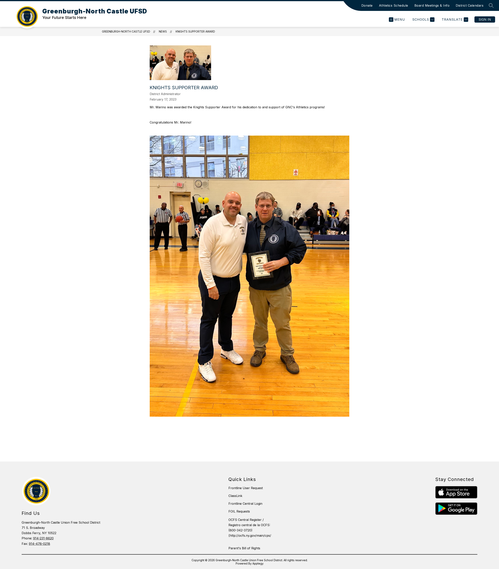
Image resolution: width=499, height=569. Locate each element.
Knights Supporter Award (195, 31)
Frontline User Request (245, 488)
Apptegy (258, 563)
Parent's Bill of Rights (244, 548)
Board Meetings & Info (432, 5)
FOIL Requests (239, 511)
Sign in (485, 19)
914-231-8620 (43, 538)
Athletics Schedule (393, 5)
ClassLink (235, 496)
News (163, 31)
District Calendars (469, 5)
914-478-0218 (39, 544)
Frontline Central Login (245, 503)
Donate (367, 5)
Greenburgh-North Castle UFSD (126, 31)
